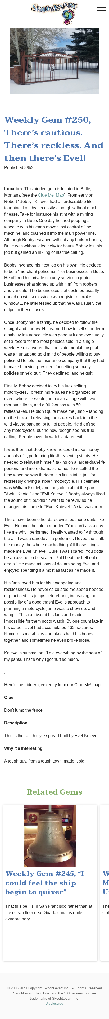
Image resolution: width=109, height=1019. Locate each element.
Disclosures (54, 1003)
